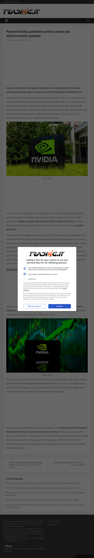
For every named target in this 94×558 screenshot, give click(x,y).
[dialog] (47, 279)
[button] (47, 279)
